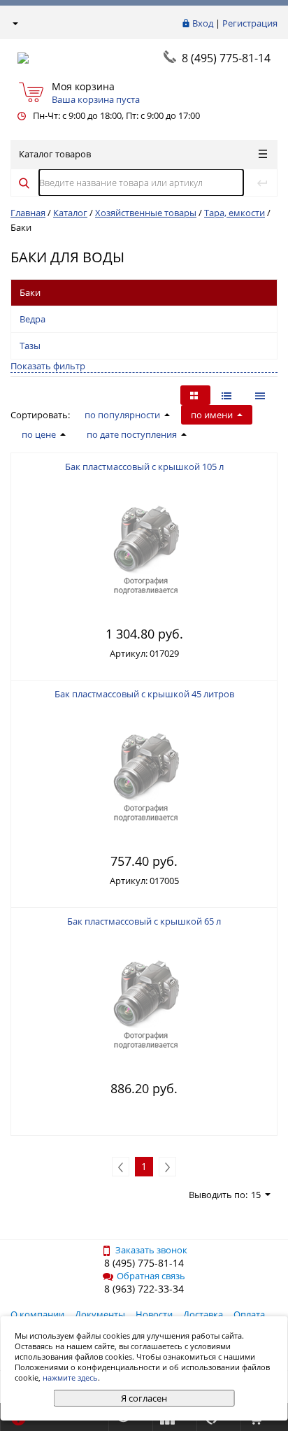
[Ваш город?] (14, 23)
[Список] (261, 395)
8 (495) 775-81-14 (226, 58)
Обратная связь (151, 1275)
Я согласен (144, 1398)
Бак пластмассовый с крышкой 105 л (144, 466)
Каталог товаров (55, 154)
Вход (202, 23)
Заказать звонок (151, 1250)
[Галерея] (228, 395)
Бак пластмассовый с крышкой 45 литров (144, 694)
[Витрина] (195, 395)
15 (256, 1194)
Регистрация (250, 23)
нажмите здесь (70, 1377)
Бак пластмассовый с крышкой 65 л (144, 921)
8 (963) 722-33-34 (144, 1288)
